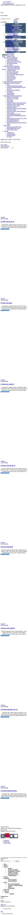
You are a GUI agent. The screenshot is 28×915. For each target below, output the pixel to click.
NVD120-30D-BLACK (8, 465)
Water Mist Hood (11, 134)
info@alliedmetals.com (8, 3)
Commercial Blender (12, 59)
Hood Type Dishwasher (13, 71)
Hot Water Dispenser (12, 63)
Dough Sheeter (10, 54)
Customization (12, 875)
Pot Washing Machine (12, 73)
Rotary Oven (10, 45)
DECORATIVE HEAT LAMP (14, 36)
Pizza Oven (10, 39)
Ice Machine (10, 100)
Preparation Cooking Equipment (12, 83)
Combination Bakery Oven (13, 49)
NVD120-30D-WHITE (8, 628)
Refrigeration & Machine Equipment (13, 95)
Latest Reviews (17, 38)
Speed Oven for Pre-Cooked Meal (15, 26)
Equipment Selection (17, 27)
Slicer (8, 84)
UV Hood (9, 136)
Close (2, 12)
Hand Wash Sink (11, 78)
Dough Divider (10, 53)
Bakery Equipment (8, 42)
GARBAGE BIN (11, 70)
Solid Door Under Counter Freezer (15, 104)
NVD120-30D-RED (7, 547)
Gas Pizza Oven (11, 33)
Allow (2, 900)
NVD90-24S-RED (6, 303)
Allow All (3, 904)
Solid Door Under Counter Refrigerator (16, 102)
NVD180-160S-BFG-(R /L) (9, 709)
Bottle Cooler (10, 101)
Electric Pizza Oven (12, 28)
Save (2, 911)
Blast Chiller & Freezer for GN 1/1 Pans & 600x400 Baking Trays (17, 119)
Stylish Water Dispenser (13, 60)
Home (2, 139)
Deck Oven (10, 43)
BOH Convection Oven (13, 46)
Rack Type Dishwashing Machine (15, 74)
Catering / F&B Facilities (17, 42)
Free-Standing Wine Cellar (13, 128)
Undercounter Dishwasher (13, 69)
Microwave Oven (11, 30)
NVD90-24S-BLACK (7, 221)
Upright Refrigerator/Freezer (14, 114)
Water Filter (10, 80)
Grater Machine (11, 93)
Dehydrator (9, 91)
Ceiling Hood (10, 132)
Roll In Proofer (10, 47)
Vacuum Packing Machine (13, 90)
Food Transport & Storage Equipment (13, 81)
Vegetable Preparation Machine (14, 86)
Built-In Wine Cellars (12, 129)
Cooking (6, 131)
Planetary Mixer (11, 56)
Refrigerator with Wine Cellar (14, 127)
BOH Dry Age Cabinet (12, 98)
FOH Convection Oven (12, 32)
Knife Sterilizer (10, 76)
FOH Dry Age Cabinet (12, 97)
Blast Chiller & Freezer (12, 121)
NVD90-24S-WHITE (7, 384)
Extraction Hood (11, 135)
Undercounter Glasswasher (13, 67)
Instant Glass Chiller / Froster (14, 62)
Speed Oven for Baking (13, 29)
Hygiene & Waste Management (11, 66)
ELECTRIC (13, 40)
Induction (9, 37)
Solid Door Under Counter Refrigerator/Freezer (13, 106)
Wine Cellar (7, 125)
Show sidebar (4, 144)
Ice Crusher (10, 64)
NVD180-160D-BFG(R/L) (9, 791)
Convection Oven (11, 35)
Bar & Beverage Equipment (10, 57)
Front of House (7, 25)
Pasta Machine (10, 94)
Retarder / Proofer (11, 50)
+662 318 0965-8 (7, 1)
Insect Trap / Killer (11, 77)
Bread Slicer (10, 52)
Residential (11, 888)
